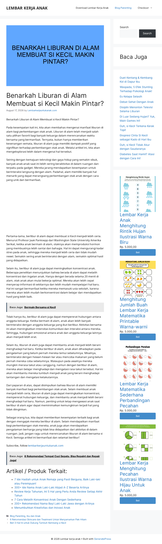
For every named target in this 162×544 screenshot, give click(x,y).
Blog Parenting (123, 7)
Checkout (143, 7)
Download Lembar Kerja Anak (92, 7)
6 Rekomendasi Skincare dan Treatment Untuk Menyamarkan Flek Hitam (48, 519)
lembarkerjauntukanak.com (45, 445)
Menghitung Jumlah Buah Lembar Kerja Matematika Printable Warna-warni (134, 312)
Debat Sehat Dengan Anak (137, 101)
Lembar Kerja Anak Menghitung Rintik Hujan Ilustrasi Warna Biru (136, 228)
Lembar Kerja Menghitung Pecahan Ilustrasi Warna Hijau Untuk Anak (136, 476)
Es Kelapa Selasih (131, 96)
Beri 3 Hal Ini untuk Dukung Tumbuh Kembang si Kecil (38, 522)
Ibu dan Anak (33, 516)
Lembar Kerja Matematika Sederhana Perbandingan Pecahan (135, 394)
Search (124, 27)
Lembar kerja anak (27, 8)
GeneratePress (102, 538)
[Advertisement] (55, 208)
